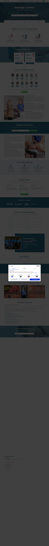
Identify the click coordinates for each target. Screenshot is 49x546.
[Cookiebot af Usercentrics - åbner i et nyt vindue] (37, 266)
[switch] (20, 276)
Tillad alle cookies (34, 279)
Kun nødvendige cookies (14, 279)
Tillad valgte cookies (24, 279)
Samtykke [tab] (13, 268)
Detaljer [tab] (24, 268)
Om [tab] (35, 268)
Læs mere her (36, 272)
